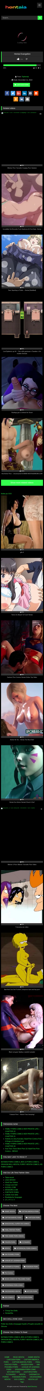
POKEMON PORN (32, 1266)
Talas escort (9, 1177)
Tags (22, 1382)
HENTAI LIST (33, 1379)
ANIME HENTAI (10, 1211)
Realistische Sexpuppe (13, 1197)
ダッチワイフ (10, 1200)
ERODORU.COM (11, 1190)
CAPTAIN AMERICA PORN (30, 1211)
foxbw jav (4, 494)
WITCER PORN (32, 1291)
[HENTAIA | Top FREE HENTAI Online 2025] (18, 7)
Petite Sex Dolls (7, 1324)
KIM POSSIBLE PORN (12, 1254)
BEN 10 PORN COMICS (30, 1162)
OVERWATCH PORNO (12, 1266)
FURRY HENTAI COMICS (29, 1164)
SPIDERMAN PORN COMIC (14, 1285)
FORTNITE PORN (12, 1192)
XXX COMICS (9, 1297)
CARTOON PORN (22, 85)
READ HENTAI (18, 1357)
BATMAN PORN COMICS (10, 1162)
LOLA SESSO (10, 1180)
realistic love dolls (11, 1195)
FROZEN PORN (10, 1242)
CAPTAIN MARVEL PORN (13, 1217)
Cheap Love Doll (11, 1185)
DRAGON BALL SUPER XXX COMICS (17, 1224)
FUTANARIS (26, 1242)
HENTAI (7, 1248)
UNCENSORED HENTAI (12, 1291)
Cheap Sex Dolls (11, 1311)
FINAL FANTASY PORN (12, 1230)
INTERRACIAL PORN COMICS (26, 1248)
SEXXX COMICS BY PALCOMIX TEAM (17, 1279)
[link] (27, 59)
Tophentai (25, 77)
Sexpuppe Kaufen (20, 1324)
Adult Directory (32, 1386)
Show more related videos (22, 483)
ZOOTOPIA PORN (26, 1297)
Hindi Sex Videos (11, 1182)
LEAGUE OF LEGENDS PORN (15, 1260)
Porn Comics (9, 1273)
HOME (7, 1357)
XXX (10, 494)
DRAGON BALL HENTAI (10, 1164)
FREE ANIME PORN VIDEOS (14, 1236)
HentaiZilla (9, 1313)
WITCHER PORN (13, 1372)
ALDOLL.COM (10, 1187)
